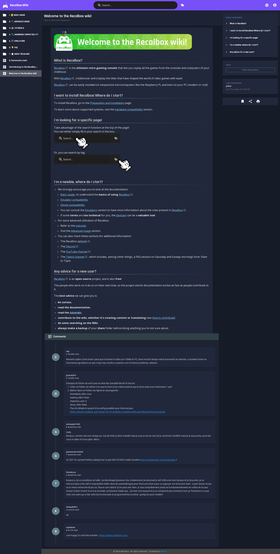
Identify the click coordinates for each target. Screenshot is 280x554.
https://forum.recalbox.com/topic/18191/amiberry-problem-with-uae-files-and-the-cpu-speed (117, 412)
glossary (121, 215)
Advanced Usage (81, 231)
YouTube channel (76, 251)
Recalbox (59, 68)
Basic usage (67, 194)
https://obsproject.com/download (158, 460)
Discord (70, 246)
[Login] (275, 5)
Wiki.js (164, 551)
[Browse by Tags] (183, 5)
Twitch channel (75, 257)
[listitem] (250, 23)
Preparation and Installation (107, 103)
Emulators (91, 210)
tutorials (81, 225)
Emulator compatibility (74, 200)
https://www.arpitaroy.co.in (113, 535)
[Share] (250, 101)
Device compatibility (72, 205)
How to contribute (163, 318)
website (82, 241)
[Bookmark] (242, 101)
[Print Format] (258, 101)
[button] (267, 5)
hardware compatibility (129, 109)
